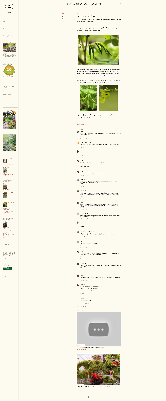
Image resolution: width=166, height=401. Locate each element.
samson (82, 222)
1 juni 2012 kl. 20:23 (84, 228)
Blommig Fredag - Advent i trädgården (93, 386)
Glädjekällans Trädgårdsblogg (9, 192)
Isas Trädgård (6, 167)
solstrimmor (5, 183)
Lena (81, 284)
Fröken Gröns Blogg (7, 158)
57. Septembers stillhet (8, 180)
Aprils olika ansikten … (7, 213)
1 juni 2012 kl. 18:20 (84, 175)
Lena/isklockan (83, 151)
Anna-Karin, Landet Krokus (86, 231)
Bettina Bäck (83, 213)
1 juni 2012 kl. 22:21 (83, 271)
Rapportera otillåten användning (8, 36)
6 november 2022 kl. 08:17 (85, 303)
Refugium (5, 221)
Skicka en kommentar (81, 306)
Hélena (9, 13)
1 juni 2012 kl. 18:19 (83, 168)
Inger (81, 275)
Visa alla (4, 237)
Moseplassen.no (6, 217)
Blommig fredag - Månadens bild (90, 347)
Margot (82, 179)
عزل (81, 301)
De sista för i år (6, 189)
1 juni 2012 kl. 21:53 (83, 247)
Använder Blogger (93, 396)
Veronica (82, 190)
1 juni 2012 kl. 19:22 (83, 209)
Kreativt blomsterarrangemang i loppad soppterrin (8, 174)
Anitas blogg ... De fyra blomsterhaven (8, 212)
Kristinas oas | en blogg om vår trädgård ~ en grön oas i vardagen (9, 232)
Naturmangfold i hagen (8, 218)
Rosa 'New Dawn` (7, 208)
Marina (82, 131)
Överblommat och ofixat (8, 164)
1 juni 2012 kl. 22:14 (83, 259)
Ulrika (81, 241)
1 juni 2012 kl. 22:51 (83, 280)
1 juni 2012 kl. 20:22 (84, 218)
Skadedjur (64, 18)
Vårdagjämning (6, 227)
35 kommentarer (82, 388)
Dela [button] (63, 13)
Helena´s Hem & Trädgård (9, 202)
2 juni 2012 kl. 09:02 (84, 295)
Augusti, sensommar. (7, 199)
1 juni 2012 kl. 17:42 (83, 147)
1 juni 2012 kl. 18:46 (83, 186)
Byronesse (82, 202)
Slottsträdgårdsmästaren (8, 179)
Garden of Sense (84, 160)
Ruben (82, 251)
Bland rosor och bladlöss (84, 3)
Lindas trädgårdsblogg (85, 142)
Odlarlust (82, 263)
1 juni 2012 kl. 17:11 (83, 138)
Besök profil (9, 15)
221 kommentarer (82, 349)
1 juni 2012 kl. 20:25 (84, 237)
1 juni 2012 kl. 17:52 (83, 157)
